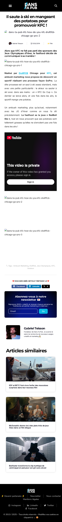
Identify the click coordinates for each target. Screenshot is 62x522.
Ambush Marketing (21, 266)
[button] (10, 5)
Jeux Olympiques (44, 266)
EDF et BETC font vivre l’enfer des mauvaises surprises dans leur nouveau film (28, 386)
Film (51, 43)
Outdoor (30, 268)
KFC (53, 266)
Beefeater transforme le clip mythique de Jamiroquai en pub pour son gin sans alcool (27, 467)
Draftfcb (32, 266)
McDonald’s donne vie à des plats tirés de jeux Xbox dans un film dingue (29, 426)
